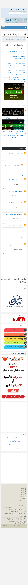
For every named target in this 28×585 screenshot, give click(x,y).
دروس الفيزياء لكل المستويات (14, 447)
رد (3, 161)
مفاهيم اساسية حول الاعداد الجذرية (16, 51)
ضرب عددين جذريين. (20, 58)
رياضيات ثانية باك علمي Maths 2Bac (18, 511)
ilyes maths (22, 500)
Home (22, 16)
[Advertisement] (14, 4)
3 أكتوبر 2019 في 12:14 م (14, 225)
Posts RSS (6, 526)
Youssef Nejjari (21, 496)
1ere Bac (23, 488)
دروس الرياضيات (9, 39)
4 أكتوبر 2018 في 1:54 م (15, 179)
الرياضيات (9, 37)
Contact (12, 16)
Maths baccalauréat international (14, 437)
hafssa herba (22, 498)
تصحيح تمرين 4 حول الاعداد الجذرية (16, 70)
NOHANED (19, 153)
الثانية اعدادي (14, 37)
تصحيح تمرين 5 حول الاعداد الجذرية (16, 72)
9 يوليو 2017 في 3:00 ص (14, 153)
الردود (21, 162)
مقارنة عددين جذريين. (19, 53)
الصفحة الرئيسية (22, 505)
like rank (12, 523)
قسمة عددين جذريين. (20, 60)
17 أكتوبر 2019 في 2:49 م (14, 244)
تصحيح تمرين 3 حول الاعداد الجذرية (16, 67)
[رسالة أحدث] (23, 141)
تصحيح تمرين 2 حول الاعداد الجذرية (16, 65)
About (17, 16)
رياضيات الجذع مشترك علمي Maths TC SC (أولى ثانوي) (14, 507)
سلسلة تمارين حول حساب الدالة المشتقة (15, 342)
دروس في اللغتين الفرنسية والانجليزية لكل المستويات (15, 519)
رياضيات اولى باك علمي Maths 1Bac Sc (17, 509)
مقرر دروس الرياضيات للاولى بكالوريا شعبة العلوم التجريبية (14, 334)
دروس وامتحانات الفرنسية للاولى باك (14, 444)
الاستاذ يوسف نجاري (20, 526)
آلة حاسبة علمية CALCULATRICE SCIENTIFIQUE (15, 518)
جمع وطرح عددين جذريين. (18, 56)
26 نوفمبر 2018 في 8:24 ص (11, 165)
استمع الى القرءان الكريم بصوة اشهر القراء (17, 521)
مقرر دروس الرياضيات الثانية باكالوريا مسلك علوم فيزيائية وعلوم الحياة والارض (14, 330)
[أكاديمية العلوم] (14, 441)
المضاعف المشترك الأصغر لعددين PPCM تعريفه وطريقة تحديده (14, 347)
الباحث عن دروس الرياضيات (20, 522)
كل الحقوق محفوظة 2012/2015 (9, 525)
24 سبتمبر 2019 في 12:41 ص (14, 214)
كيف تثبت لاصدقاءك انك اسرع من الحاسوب (25, 120)
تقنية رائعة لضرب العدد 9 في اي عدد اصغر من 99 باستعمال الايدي (14, 135)
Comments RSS (12, 526)
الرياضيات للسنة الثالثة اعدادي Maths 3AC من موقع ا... (14, 513)
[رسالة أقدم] (5, 141)
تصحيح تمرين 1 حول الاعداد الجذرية (16, 63)
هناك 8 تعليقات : (22, 40)
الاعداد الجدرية (20, 37)
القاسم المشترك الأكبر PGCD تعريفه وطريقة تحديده (15, 339)
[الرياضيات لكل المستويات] (20, 523)
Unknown (16, 165)
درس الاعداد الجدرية (17, 39)
